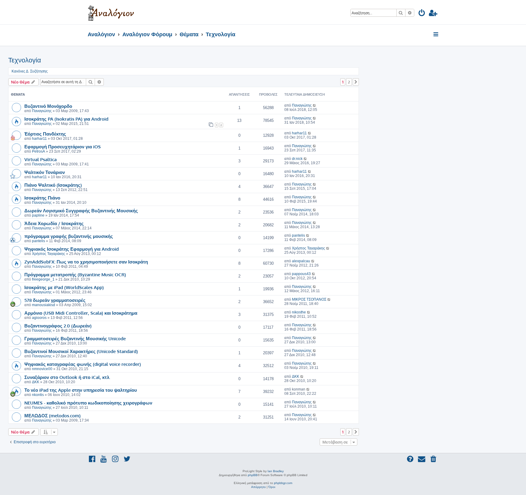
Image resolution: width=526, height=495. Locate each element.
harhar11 (39, 138)
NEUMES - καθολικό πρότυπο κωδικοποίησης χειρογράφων (88, 402)
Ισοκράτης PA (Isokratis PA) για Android (66, 119)
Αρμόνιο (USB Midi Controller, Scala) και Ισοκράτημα (80, 313)
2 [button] (349, 82)
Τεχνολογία (24, 60)
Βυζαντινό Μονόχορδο (48, 106)
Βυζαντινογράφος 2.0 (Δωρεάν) (58, 325)
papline (38, 215)
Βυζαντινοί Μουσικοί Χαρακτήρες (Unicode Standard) (81, 351)
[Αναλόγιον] (111, 12)
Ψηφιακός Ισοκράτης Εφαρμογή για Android (71, 249)
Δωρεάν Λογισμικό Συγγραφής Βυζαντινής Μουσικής (81, 210)
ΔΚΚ (35, 382)
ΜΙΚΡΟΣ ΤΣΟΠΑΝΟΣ (309, 299)
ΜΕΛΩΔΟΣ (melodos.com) (52, 415)
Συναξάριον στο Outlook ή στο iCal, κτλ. (67, 377)
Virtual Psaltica (40, 159)
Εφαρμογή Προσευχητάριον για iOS (62, 146)
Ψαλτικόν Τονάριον (44, 172)
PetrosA (38, 151)
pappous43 (301, 274)
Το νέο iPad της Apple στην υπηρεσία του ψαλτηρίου (80, 390)
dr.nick (297, 159)
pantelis (38, 241)
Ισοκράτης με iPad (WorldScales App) (64, 287)
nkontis (38, 395)
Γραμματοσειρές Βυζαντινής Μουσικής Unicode (75, 338)
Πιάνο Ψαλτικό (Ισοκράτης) (53, 185)
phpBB (253, 475)
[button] (356, 82)
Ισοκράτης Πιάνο (42, 197)
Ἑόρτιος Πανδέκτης (45, 133)
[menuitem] (422, 14)
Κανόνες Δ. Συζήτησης (30, 71)
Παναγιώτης (42, 111)
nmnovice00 (42, 369)
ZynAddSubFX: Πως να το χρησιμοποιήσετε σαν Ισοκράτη (86, 261)
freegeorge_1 (43, 279)
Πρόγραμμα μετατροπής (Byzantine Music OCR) (75, 274)
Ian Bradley (276, 471)
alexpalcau (301, 261)
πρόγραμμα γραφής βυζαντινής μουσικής (68, 236)
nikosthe (299, 312)
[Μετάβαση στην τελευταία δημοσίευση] (315, 105)
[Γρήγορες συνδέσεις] (436, 35)
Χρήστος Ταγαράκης (48, 254)
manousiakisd (43, 305)
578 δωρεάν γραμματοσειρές (55, 300)
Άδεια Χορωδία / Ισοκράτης (54, 223)
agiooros (39, 318)
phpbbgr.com (283, 483)
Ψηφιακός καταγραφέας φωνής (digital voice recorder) (82, 364)
